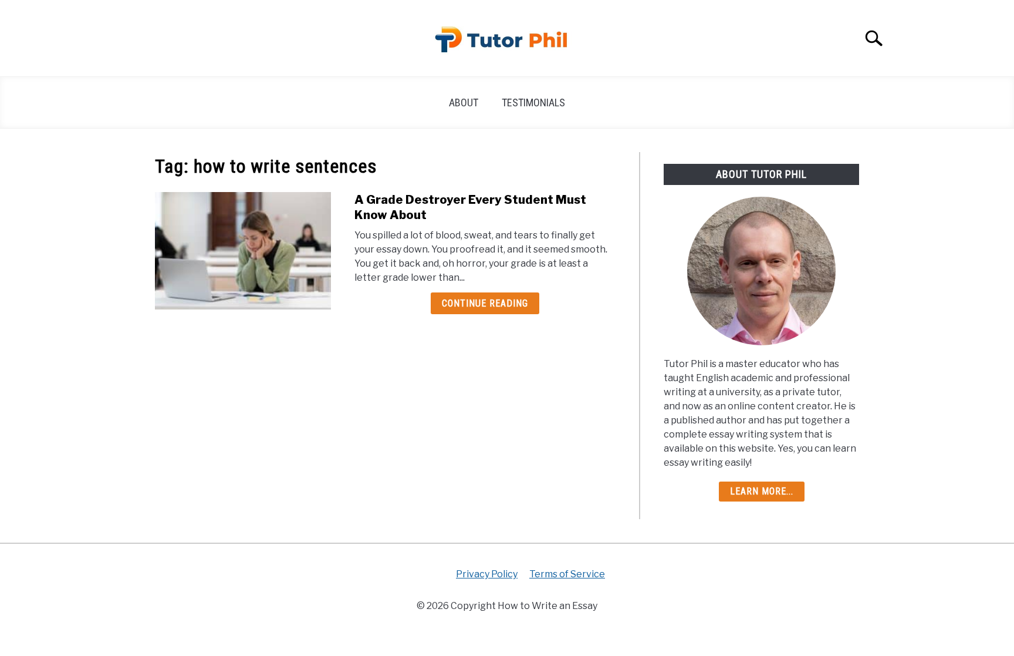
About (463, 102)
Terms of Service (567, 574)
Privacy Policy (487, 574)
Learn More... (761, 491)
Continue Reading (485, 303)
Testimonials (533, 102)
